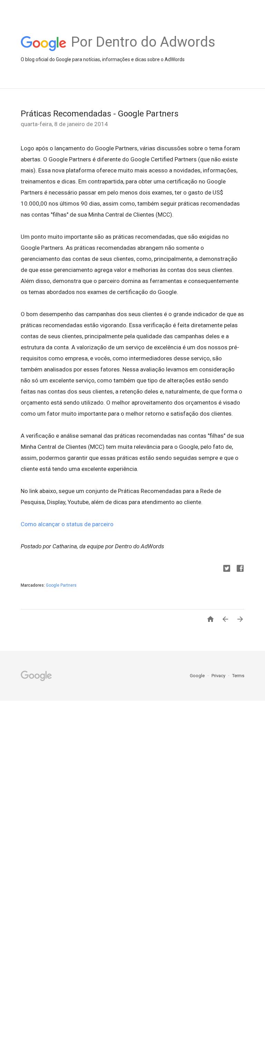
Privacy (219, 675)
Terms (238, 675)
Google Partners (61, 585)
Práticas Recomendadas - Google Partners (99, 114)
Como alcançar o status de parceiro (67, 524)
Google (198, 675)
